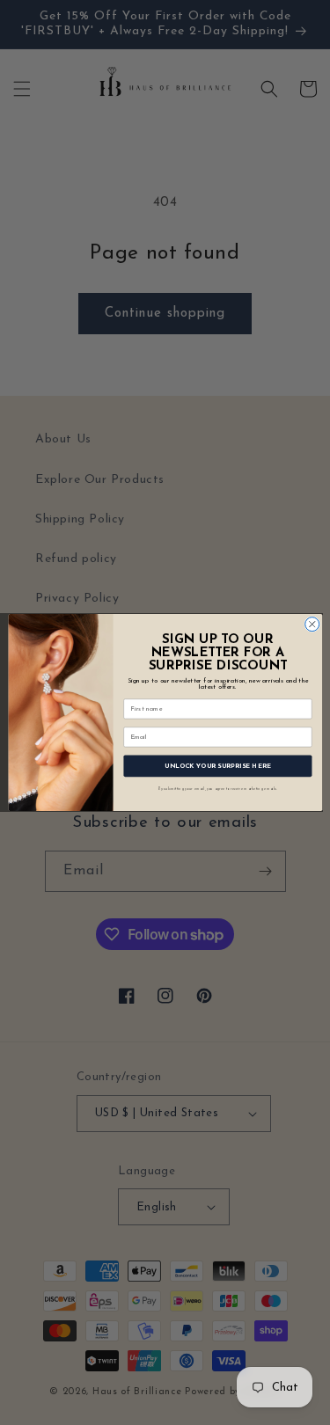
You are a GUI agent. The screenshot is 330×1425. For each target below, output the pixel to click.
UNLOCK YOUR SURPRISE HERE (218, 766)
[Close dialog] (311, 625)
